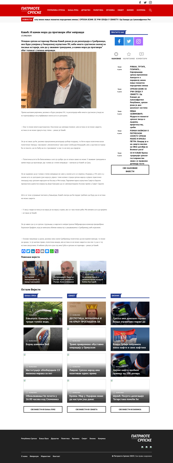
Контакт (56, 456)
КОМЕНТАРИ (141, 58)
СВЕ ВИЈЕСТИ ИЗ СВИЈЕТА (86, 409)
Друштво (85, 10)
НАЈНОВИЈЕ (116, 58)
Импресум (34, 456)
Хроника (110, 10)
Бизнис (130, 10)
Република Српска (56, 10)
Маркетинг (45, 456)
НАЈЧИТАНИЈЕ (129, 58)
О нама (24, 456)
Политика (98, 10)
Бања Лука (73, 10)
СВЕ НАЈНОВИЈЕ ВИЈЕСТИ (130, 170)
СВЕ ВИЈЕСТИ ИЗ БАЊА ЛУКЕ (43, 409)
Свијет (121, 10)
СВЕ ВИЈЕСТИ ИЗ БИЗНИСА (130, 409)
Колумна (141, 10)
